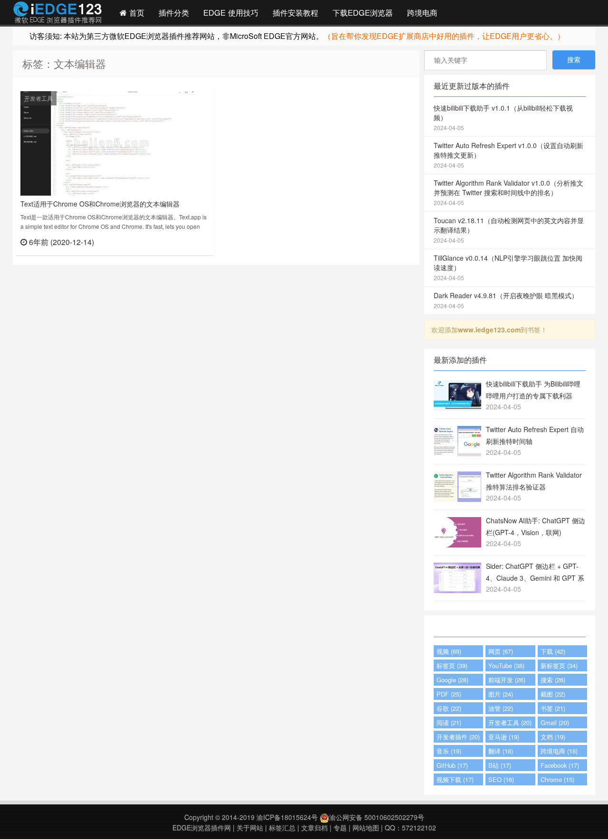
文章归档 (314, 827)
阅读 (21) (449, 722)
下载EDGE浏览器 (362, 12)
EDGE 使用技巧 (230, 12)
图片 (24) (500, 693)
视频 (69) (449, 651)
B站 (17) (499, 765)
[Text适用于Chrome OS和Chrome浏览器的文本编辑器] (108, 142)
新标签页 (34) (559, 665)
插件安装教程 (295, 12)
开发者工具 (38, 98)
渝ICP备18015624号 (287, 817)
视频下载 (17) (455, 779)
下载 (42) (553, 651)
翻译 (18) (500, 750)
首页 (135, 12)
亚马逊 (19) (503, 736)
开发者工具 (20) (510, 722)
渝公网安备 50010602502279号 (376, 817)
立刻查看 (192, 241)
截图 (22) (553, 693)
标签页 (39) (452, 665)
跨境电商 (422, 12)
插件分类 (174, 12)
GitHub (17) (452, 765)
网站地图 (365, 827)
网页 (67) (500, 651)
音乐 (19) (449, 750)
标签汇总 (282, 827)
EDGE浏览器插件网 (201, 827)
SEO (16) (501, 779)
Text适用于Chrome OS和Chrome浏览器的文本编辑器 (100, 203)
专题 (340, 827)
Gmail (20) (555, 722)
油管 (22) (500, 708)
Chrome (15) (557, 779)
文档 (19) (553, 736)
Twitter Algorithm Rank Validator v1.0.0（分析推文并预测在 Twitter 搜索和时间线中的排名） (508, 192)
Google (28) (452, 679)
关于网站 (250, 827)
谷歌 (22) (449, 708)
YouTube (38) (506, 665)
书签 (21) (553, 708)
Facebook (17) (560, 765)
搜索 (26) (553, 679)
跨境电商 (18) (559, 750)
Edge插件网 (57, 13)
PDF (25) (449, 693)
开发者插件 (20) (458, 736)
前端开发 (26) (506, 679)
